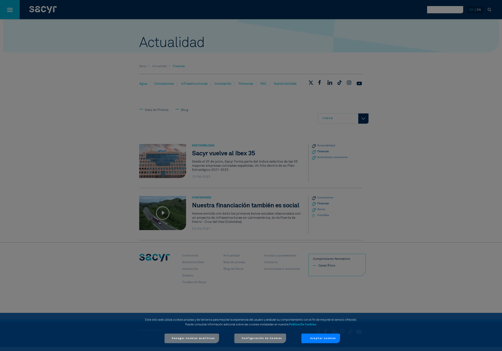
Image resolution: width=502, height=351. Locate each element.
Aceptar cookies (323, 338)
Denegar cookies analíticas (193, 338)
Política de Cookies (302, 324)
